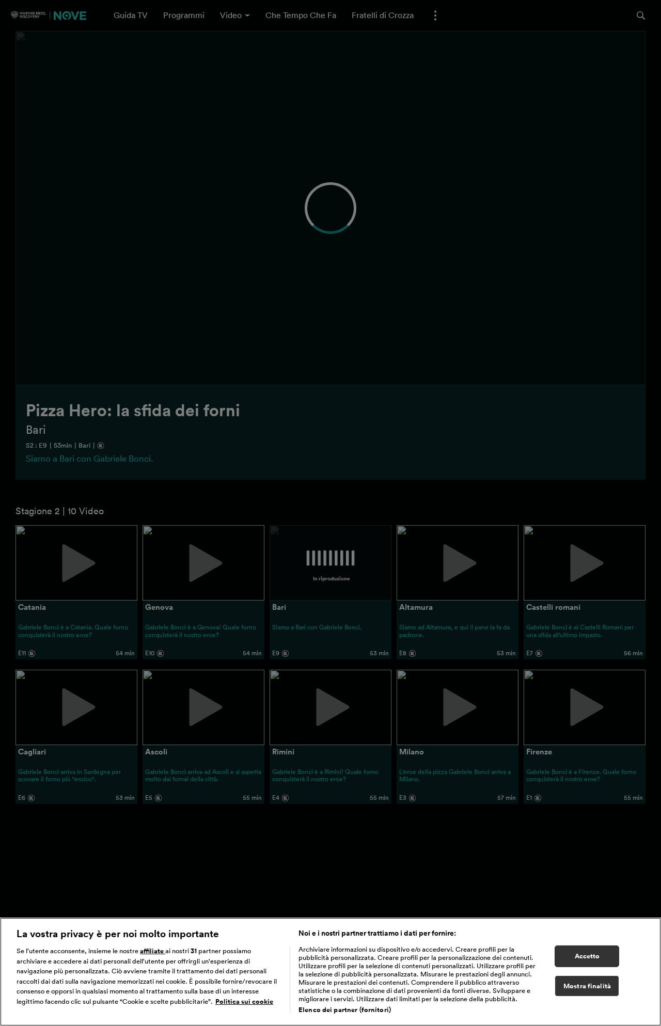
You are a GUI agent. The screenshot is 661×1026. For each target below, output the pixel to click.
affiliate (152, 951)
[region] (330, 972)
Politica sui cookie (244, 1001)
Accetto (587, 956)
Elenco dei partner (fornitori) (344, 1009)
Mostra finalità (587, 986)
